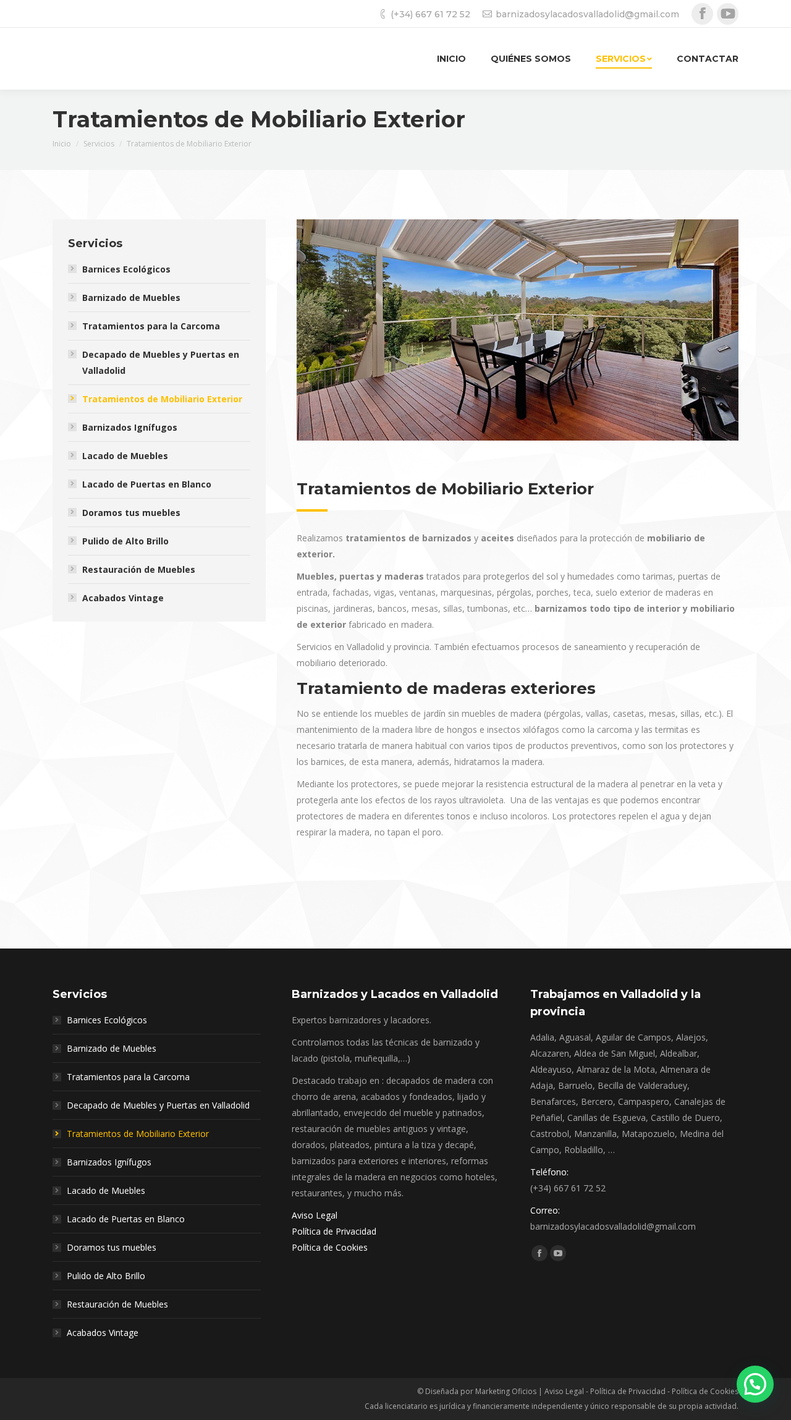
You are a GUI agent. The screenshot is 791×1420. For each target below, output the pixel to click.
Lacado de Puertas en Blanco (146, 484)
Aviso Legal (314, 1215)
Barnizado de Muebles (131, 297)
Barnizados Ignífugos (129, 427)
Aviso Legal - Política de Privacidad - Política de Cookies (641, 1391)
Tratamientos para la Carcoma (151, 326)
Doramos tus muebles (131, 512)
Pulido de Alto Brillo (125, 541)
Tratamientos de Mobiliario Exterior (162, 399)
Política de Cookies (330, 1247)
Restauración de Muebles (138, 569)
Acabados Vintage (123, 598)
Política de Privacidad (334, 1231)
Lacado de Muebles (125, 456)
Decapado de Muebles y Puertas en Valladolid (160, 362)
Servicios (98, 143)
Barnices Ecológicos (126, 269)
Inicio (62, 143)
